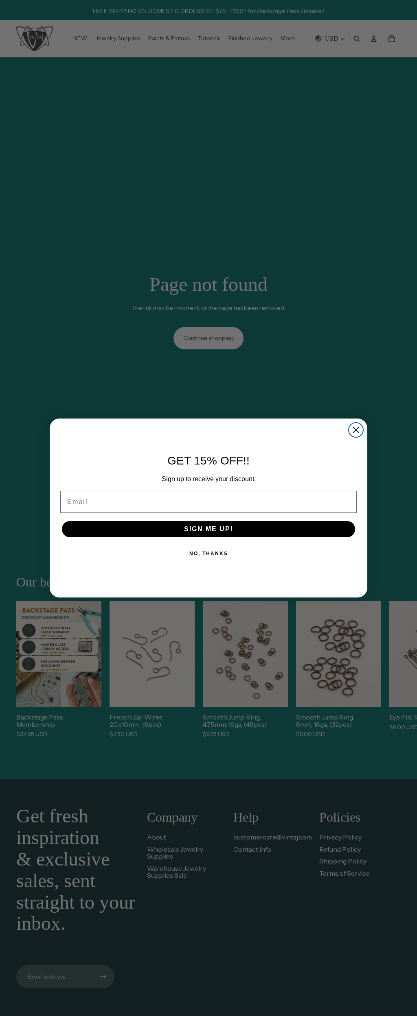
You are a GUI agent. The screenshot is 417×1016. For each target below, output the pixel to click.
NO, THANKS (208, 553)
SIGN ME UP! (208, 528)
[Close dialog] (356, 430)
